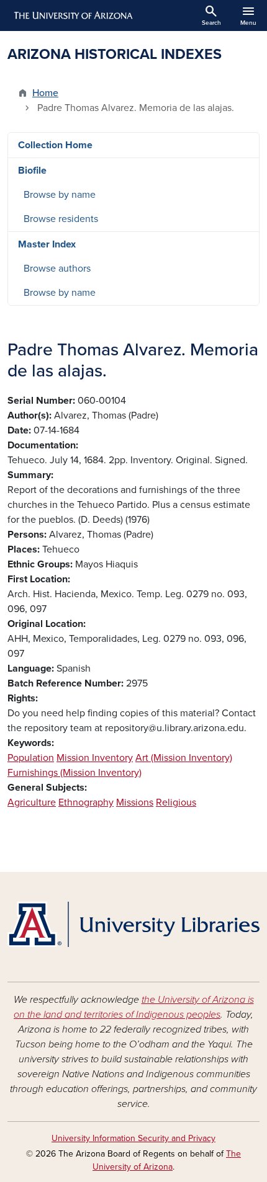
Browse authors (57, 268)
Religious (176, 802)
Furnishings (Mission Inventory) (74, 773)
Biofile (32, 170)
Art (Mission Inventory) (183, 758)
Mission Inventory (95, 758)
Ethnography (86, 802)
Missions (134, 802)
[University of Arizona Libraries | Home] (133, 924)
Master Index (47, 244)
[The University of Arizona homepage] (72, 15)
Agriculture (31, 802)
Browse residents (61, 219)
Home (45, 93)
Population (30, 758)
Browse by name (60, 195)
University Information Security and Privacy (133, 1138)
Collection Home (55, 145)
